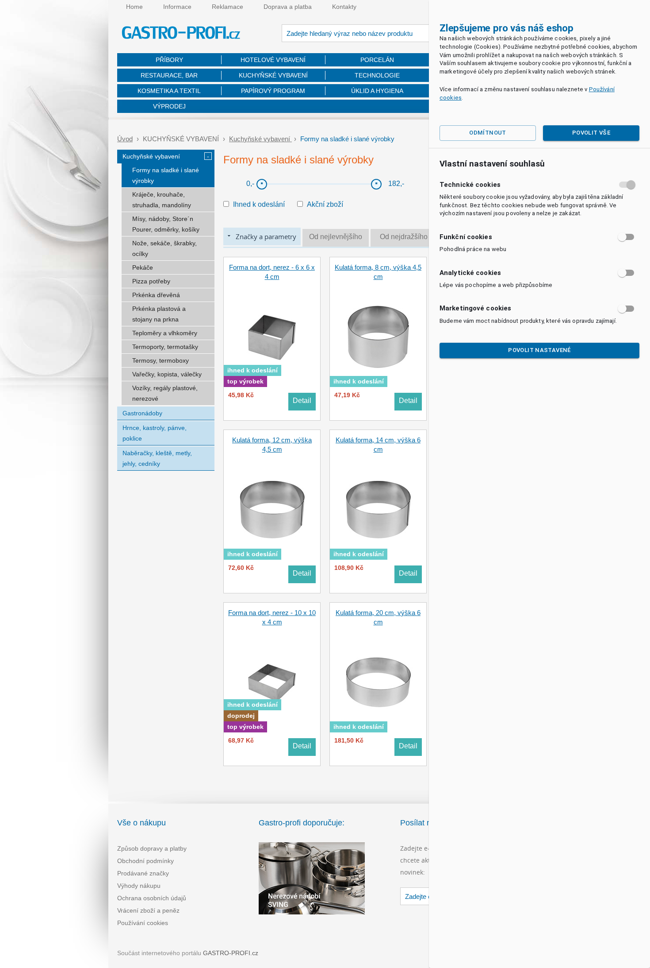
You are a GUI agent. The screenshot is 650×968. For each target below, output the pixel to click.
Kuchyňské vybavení (260, 139)
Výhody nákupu (139, 885)
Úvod (125, 139)
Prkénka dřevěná (156, 294)
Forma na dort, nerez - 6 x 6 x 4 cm (272, 271)
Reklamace (227, 6)
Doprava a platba (288, 6)
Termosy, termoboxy (160, 360)
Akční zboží (325, 204)
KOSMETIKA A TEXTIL (169, 90)
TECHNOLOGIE (377, 75)
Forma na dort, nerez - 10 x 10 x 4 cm (272, 617)
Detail (302, 400)
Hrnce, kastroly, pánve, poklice (154, 433)
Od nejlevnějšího (335, 236)
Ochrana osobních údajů (151, 898)
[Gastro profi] (181, 34)
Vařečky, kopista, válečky (167, 374)
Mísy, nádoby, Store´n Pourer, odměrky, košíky (165, 224)
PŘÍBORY (169, 59)
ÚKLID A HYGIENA (377, 90)
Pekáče (142, 267)
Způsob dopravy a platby (152, 848)
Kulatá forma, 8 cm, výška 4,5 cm (378, 271)
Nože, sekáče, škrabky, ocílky (164, 248)
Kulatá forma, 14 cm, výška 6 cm (378, 444)
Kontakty (344, 6)
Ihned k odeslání (259, 204)
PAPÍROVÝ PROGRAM (273, 90)
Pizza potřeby (151, 281)
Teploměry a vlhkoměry (164, 333)
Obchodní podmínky (145, 860)
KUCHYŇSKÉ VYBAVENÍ (273, 75)
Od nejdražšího (404, 236)
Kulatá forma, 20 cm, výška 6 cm (378, 617)
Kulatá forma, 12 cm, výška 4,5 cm (272, 444)
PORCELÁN (377, 59)
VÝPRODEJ (169, 106)
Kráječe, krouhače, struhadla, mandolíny (161, 200)
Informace (177, 6)
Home (134, 6)
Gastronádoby (142, 413)
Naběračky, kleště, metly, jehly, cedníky (157, 458)
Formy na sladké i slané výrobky (165, 175)
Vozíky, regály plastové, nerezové (165, 393)
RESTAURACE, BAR (169, 75)
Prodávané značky (143, 873)
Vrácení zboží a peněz (148, 910)
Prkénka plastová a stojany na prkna (159, 314)
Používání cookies (142, 922)
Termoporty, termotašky (165, 346)
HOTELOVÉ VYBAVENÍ (273, 59)
